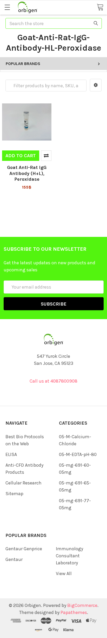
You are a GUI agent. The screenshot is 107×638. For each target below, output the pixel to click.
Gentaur (14, 559)
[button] (96, 85)
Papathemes (74, 612)
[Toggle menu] (7, 7)
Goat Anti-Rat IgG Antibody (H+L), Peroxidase (26, 173)
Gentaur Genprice (23, 549)
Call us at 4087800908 (53, 381)
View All (64, 573)
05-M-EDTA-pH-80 (78, 454)
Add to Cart (20, 156)
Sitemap (14, 493)
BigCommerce (82, 605)
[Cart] (100, 6)
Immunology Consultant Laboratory (69, 556)
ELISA (11, 454)
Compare (46, 155)
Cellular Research (23, 483)
